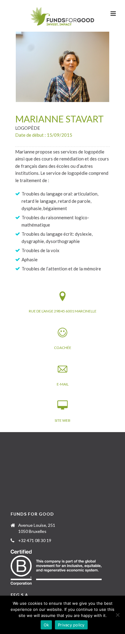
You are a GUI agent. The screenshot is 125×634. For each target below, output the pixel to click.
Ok (46, 624)
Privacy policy (71, 624)
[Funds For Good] (63, 16)
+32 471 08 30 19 (34, 540)
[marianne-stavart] (62, 67)
